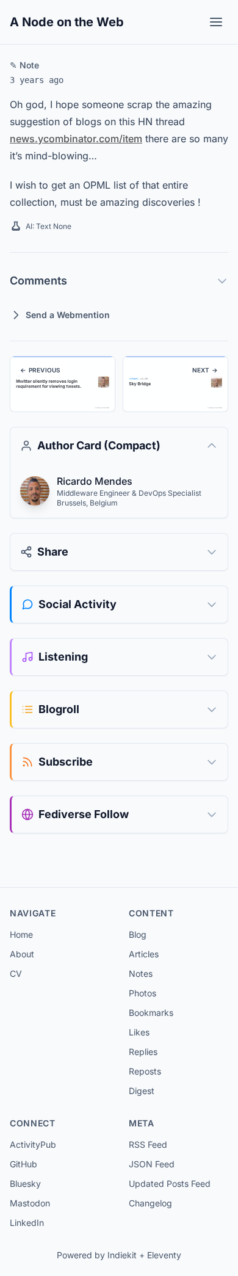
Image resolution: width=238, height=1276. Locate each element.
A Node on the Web (67, 22)
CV (16, 973)
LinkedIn (27, 1222)
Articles (144, 954)
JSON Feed (152, 1164)
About (22, 954)
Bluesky (25, 1183)
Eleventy (164, 1255)
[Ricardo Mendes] (34, 491)
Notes (141, 973)
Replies (143, 1051)
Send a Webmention (68, 315)
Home (21, 934)
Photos (142, 993)
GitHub (23, 1164)
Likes (139, 1032)
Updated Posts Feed (170, 1183)
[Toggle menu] (216, 22)
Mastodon (30, 1203)
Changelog (150, 1203)
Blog (137, 934)
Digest (141, 1091)
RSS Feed (148, 1144)
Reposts (145, 1071)
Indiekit (122, 1255)
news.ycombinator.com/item (76, 138)
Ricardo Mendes (94, 481)
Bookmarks (151, 1012)
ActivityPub (33, 1144)
